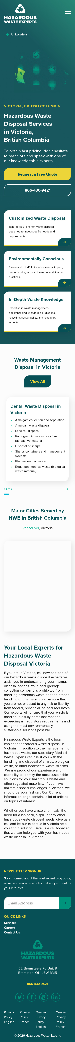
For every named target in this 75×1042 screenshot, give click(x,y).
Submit (65, 903)
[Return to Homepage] (20, 13)
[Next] (67, 489)
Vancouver (30, 528)
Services (10, 922)
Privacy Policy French (25, 1017)
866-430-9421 (37, 190)
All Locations (19, 34)
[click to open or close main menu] (68, 13)
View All (37, 381)
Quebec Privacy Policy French (61, 1019)
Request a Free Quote (37, 174)
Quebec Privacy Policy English (41, 1019)
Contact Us (12, 932)
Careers (10, 927)
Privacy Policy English (9, 1017)
